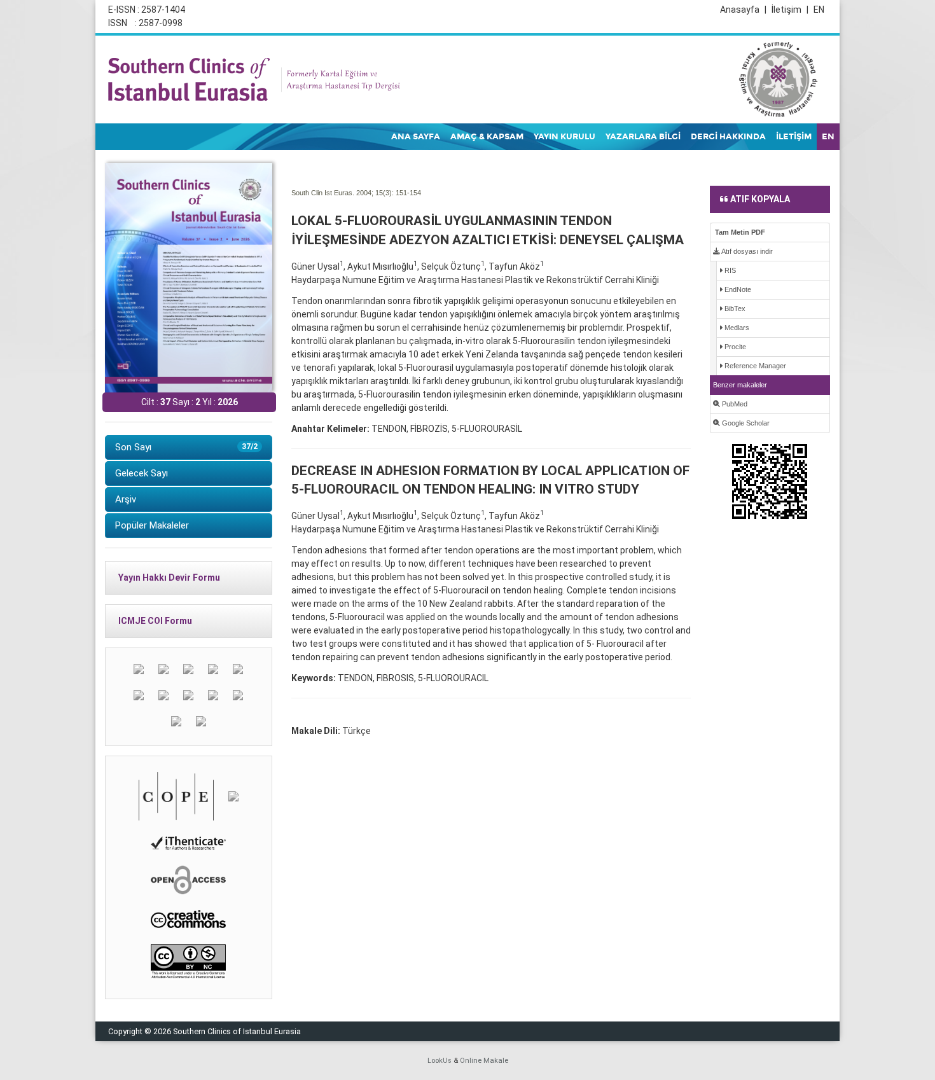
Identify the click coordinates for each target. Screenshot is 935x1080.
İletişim (790, 9)
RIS (729, 270)
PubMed (733, 404)
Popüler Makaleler (152, 525)
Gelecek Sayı (141, 473)
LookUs (439, 1060)
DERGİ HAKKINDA (728, 137)
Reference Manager (754, 366)
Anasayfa (743, 9)
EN (819, 9)
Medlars (736, 327)
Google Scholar (745, 423)
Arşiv (125, 499)
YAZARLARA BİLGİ (643, 137)
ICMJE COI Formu (155, 621)
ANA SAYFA (415, 137)
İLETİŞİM (794, 137)
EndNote (737, 289)
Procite (734, 346)
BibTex (734, 308)
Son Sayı (186, 447)
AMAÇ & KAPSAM (486, 137)
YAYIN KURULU (564, 137)
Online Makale (484, 1060)
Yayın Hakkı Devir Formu (169, 577)
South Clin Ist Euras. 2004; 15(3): (342, 193)
